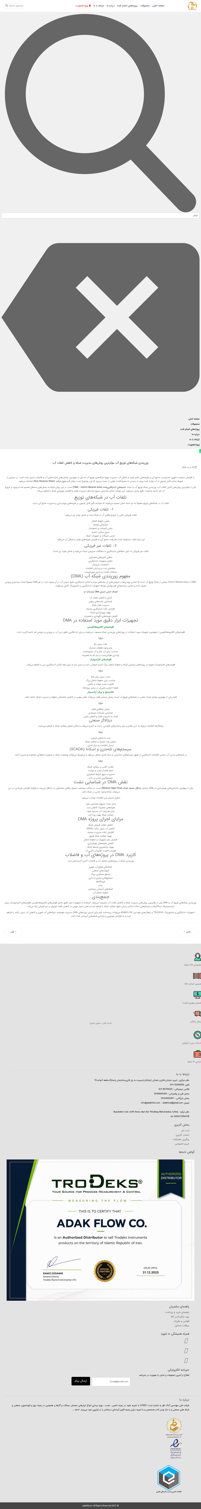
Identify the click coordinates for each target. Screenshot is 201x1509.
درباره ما (110, 6)
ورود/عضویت (82, 6)
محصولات (145, 6)
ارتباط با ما (98, 6)
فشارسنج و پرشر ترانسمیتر (100, 692)
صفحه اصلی (158, 6)
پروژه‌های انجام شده (127, 6)
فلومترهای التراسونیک (100, 660)
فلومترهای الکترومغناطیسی (100, 627)
